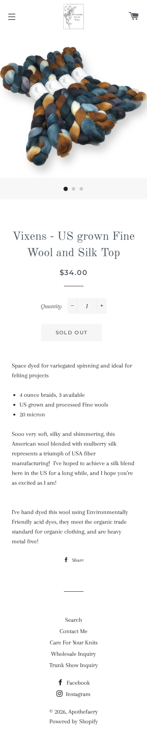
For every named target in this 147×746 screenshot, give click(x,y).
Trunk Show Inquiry (73, 665)
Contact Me (73, 631)
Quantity (51, 306)
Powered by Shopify (73, 721)
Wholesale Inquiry (73, 653)
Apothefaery (83, 711)
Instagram (77, 694)
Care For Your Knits (74, 642)
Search (73, 619)
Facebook (77, 682)
